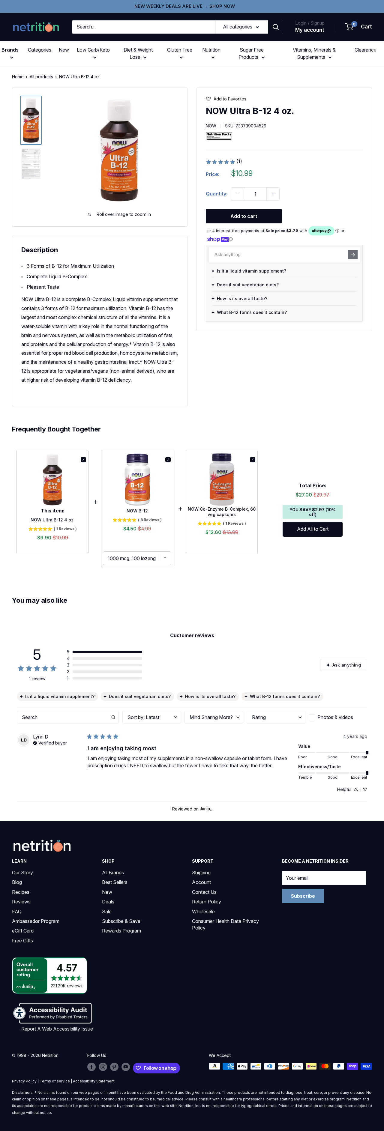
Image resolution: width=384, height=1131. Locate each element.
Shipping (201, 873)
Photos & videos (335, 717)
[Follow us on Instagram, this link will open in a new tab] (103, 1067)
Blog (17, 882)
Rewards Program (121, 931)
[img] (31, 120)
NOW (211, 126)
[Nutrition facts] (219, 136)
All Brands (113, 873)
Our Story (22, 873)
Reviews (21, 902)
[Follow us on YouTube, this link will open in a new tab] (126, 1067)
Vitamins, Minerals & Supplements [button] (314, 53)
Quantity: (216, 194)
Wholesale (203, 912)
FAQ (17, 912)
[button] (359, 27)
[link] (224, 161)
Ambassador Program (35, 921)
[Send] (353, 255)
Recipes (20, 892)
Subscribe (303, 896)
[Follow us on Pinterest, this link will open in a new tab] (114, 1067)
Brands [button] (10, 50)
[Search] (275, 27)
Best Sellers (115, 882)
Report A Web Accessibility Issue (57, 1029)
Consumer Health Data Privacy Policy (225, 924)
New (64, 50)
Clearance (365, 50)
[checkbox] (338, 717)
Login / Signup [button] (310, 23)
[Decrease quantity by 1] (237, 194)
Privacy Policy (24, 1081)
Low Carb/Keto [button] (93, 50)
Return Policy (206, 902)
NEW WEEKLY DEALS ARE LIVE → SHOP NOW (184, 6)
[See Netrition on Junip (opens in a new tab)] (206, 809)
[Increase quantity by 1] (273, 194)
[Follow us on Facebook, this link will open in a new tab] (91, 1067)
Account (201, 882)
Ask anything (346, 664)
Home (18, 76)
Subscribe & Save (121, 921)
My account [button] (309, 30)
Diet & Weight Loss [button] (138, 53)
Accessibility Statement (94, 1081)
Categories (39, 50)
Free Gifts (22, 941)
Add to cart (243, 216)
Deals (108, 902)
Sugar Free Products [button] (251, 53)
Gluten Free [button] (179, 50)
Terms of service (55, 1081)
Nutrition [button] (211, 50)
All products (41, 76)
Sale (107, 912)
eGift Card (23, 931)
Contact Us (204, 892)
